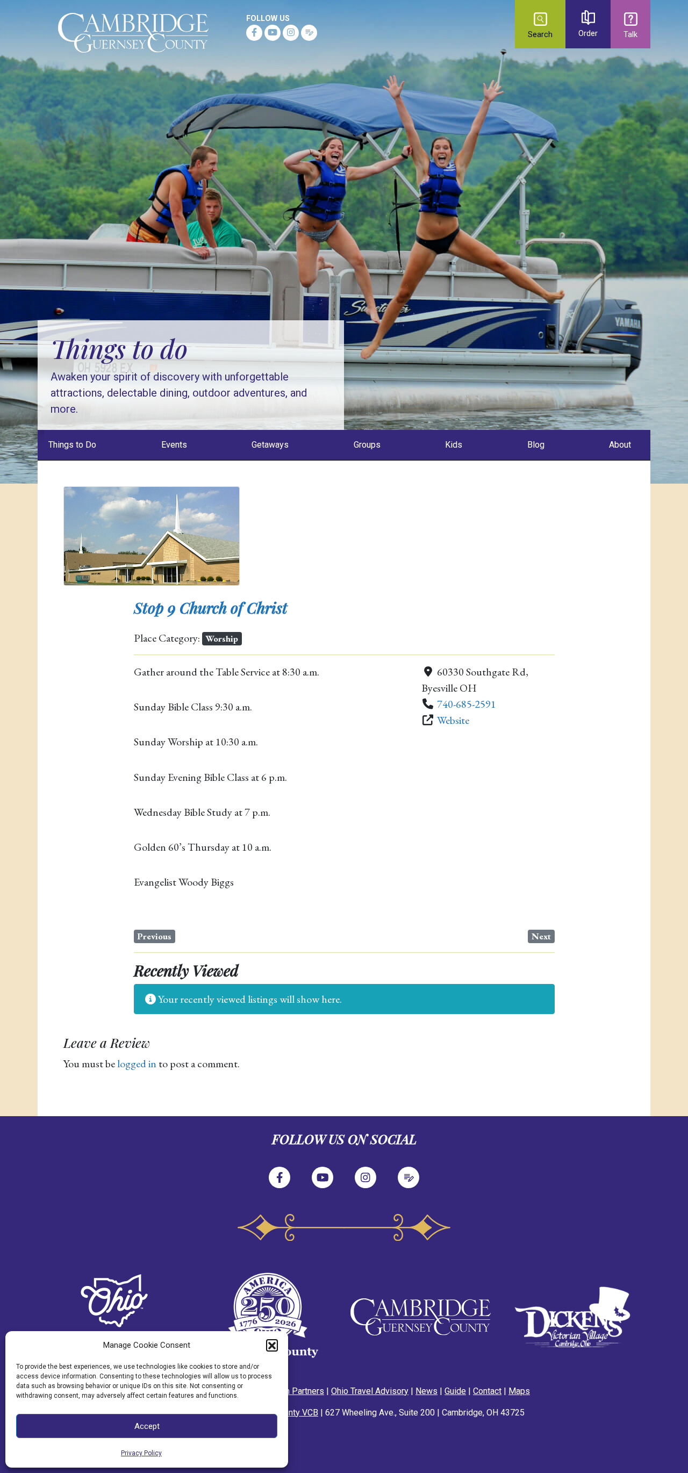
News (426, 1391)
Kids (453, 445)
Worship (221, 638)
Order (588, 33)
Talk (630, 34)
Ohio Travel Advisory (369, 1391)
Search (540, 34)
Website (453, 720)
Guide (455, 1391)
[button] (272, 1345)
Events (174, 445)
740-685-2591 (466, 704)
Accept (147, 1426)
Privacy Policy (141, 1453)
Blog (535, 445)
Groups (367, 445)
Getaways (270, 445)
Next (541, 936)
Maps (519, 1391)
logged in (136, 1063)
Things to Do (72, 445)
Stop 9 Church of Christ (211, 607)
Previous (154, 936)
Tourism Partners (292, 1391)
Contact (487, 1391)
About (620, 445)
